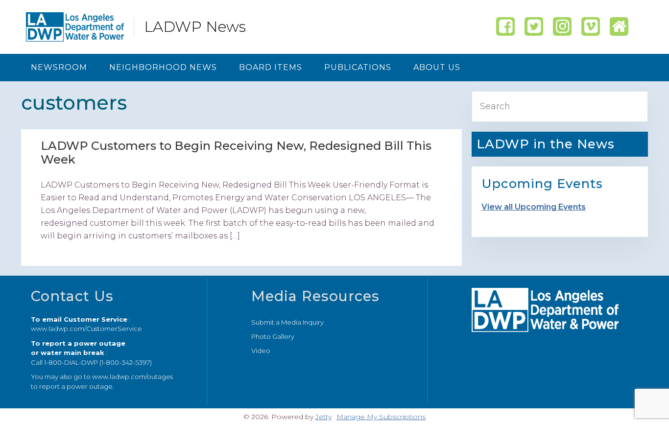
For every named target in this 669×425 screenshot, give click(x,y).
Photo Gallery (272, 336)
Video (260, 350)
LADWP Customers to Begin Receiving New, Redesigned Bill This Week (236, 153)
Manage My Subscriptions (381, 416)
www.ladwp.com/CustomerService (86, 328)
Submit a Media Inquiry (287, 322)
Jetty (323, 416)
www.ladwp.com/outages (132, 376)
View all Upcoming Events (533, 207)
